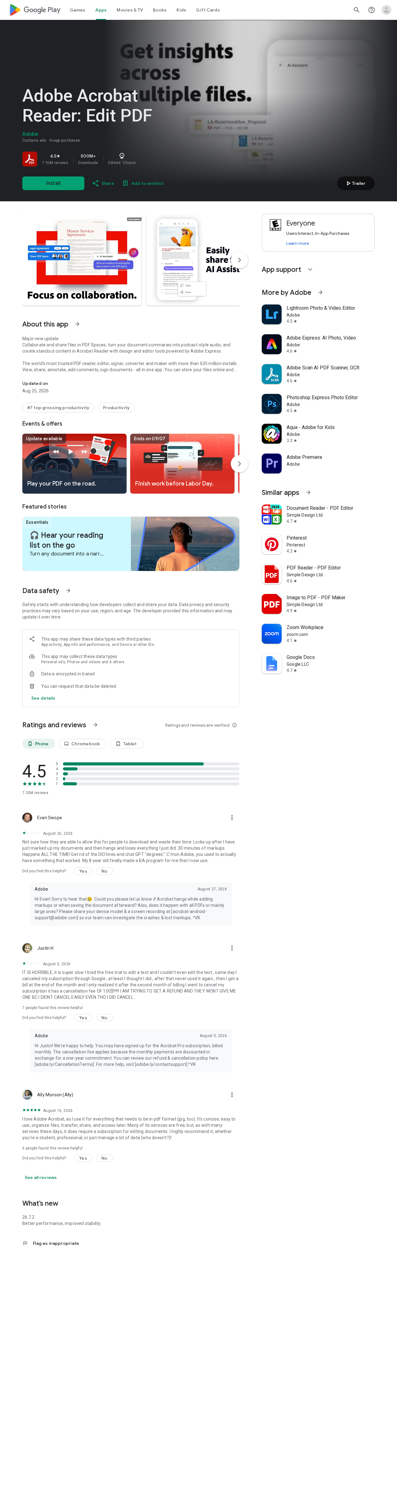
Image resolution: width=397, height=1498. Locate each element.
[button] (81, 260)
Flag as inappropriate (50, 1243)
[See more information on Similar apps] (308, 492)
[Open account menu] (386, 9)
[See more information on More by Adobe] (320, 292)
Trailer (355, 183)
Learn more (297, 243)
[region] (109, 159)
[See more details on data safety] (43, 698)
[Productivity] (116, 407)
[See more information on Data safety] (68, 590)
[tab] (77, 10)
